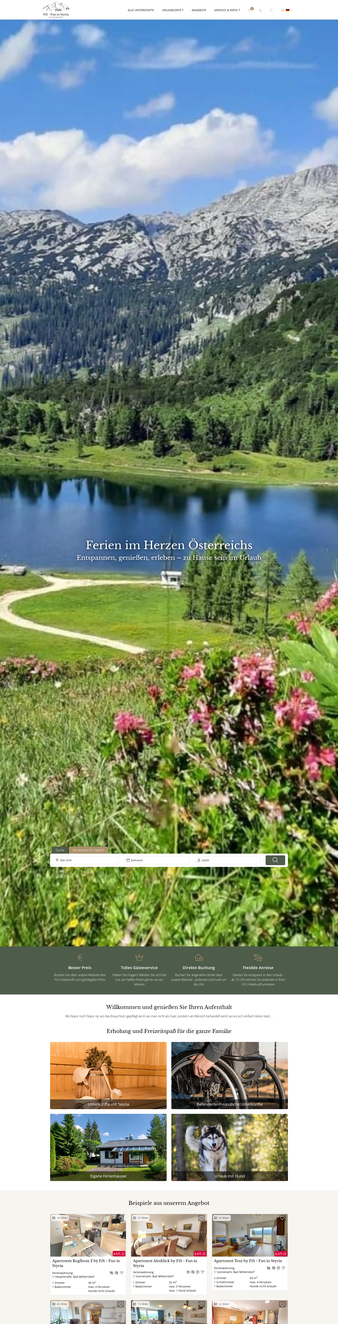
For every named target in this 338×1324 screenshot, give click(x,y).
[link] (260, 10)
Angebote (199, 10)
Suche (60, 850)
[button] (275, 860)
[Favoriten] (120, 1218)
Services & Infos (226, 10)
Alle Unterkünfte (141, 10)
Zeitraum (137, 860)
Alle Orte (66, 860)
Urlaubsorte (171, 10)
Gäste (205, 860)
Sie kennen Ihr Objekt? (88, 850)
